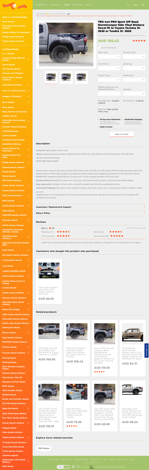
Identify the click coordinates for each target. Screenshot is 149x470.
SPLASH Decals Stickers (14, 403)
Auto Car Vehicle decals (13, 91)
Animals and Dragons (12, 73)
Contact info (53, 459)
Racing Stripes (9, 362)
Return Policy (43, 213)
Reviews (112, 459)
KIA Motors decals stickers (15, 255)
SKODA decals (9, 395)
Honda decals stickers (13, 206)
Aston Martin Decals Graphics (12, 78)
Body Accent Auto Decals (14, 112)
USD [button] (60, 467)
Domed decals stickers (13, 167)
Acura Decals (8, 64)
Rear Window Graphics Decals (13, 367)
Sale (67, 5)
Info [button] (88, 5)
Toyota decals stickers (13, 41)
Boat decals (8, 107)
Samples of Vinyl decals (14, 382)
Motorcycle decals (11, 327)
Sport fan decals (10, 408)
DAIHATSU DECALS (11, 144)
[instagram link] (78, 466)
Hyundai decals (9, 220)
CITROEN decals (10, 131)
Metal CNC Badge (11, 309)
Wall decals (8, 466)
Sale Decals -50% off (12, 377)
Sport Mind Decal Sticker (14, 413)
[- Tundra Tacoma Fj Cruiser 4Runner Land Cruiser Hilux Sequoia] (109, 80)
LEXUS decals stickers (13, 276)
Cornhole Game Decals (13, 140)
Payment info (66, 459)
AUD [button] (66, 467)
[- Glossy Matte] (109, 68)
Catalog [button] (55, 5)
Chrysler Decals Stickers (14, 127)
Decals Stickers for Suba (11, 156)
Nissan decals (9, 333)
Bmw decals (8, 21)
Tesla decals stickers (12, 432)
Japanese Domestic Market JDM (15, 244)
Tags (131, 459)
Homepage (41, 5)
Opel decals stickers (12, 338)
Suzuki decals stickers (13, 423)
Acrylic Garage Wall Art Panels (13, 59)
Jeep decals (8, 250)
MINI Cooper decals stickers (16, 314)
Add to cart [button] (122, 134)
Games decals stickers (13, 190)
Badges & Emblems (12, 96)
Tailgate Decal (9, 428)
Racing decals (9, 358)
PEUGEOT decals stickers (14, 342)
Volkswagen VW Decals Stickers (14, 461)
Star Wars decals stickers (14, 418)
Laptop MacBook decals (14, 271)
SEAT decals (8, 386)
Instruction (122, 459)
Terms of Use (95, 459)
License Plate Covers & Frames (13, 282)
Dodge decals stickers (13, 37)
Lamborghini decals (12, 260)
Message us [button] (146, 350)
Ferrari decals (9, 176)
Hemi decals (8, 201)
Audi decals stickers (12, 85)
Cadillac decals (9, 116)
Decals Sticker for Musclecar (16, 32)
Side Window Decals (12, 390)
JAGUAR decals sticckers (9, 237)
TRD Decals (43, 448)
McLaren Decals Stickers (14, 298)
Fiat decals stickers (11, 180)
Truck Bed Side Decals (13, 447)
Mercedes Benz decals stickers (13, 303)
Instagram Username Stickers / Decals (12, 230)
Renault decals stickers (13, 373)
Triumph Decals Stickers (14, 442)
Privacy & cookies (81, 459)
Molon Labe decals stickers (15, 323)
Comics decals (9, 135)
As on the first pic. (109, 48)
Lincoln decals (9, 288)
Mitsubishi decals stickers (15, 319)
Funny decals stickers (13, 185)
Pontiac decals (9, 347)
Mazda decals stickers (13, 293)
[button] (51, 77)
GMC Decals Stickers (12, 195)
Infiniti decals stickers (13, 225)
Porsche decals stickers (13, 353)
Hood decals (8, 211)
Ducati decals (9, 172)
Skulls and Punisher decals (15, 399)
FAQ (105, 459)
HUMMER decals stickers (14, 215)
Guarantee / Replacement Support (53, 207)
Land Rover (8, 266)
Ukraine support (10, 455)
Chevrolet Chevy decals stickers (13, 27)
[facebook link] (73, 466)
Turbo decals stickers (12, 451)
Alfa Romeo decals (11, 69)
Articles (77, 5)
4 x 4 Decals (8, 54)
